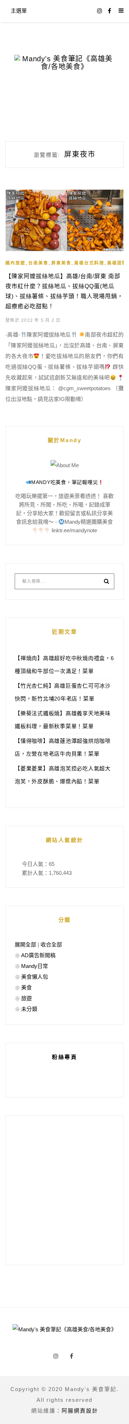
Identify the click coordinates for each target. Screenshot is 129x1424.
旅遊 (26, 998)
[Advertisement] (64, 1190)
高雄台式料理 (89, 263)
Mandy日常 (34, 966)
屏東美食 (61, 263)
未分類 (29, 1009)
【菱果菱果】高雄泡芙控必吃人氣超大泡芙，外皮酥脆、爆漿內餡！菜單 (63, 774)
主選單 (19, 11)
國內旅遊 (15, 263)
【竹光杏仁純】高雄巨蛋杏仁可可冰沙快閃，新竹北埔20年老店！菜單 (63, 692)
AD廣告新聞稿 (38, 955)
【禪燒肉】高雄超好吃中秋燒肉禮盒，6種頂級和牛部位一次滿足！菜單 (64, 664)
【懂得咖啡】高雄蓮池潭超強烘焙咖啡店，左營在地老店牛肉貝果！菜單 (63, 747)
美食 (26, 987)
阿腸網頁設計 (80, 1411)
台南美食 (38, 263)
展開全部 (25, 944)
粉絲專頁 (64, 1057)
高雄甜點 (117, 263)
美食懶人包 (34, 977)
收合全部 (51, 944)
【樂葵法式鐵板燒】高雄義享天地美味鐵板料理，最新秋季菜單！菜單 (63, 719)
